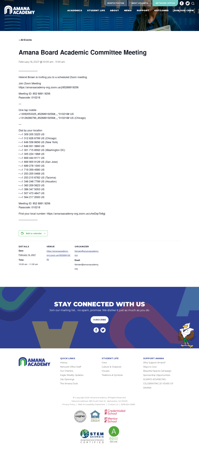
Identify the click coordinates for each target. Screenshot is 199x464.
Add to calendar (34, 233)
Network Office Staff (70, 367)
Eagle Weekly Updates (71, 375)
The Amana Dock (69, 383)
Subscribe (99, 319)
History (63, 362)
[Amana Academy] (20, 10)
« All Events (25, 39)
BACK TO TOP (99, 408)
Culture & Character (111, 367)
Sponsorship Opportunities (156, 375)
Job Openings (67, 379)
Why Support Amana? (154, 362)
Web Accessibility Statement (91, 404)
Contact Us (113, 404)
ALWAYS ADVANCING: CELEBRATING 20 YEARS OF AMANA (158, 383)
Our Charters (66, 371)
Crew (104, 362)
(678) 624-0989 (128, 404)
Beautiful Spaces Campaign (157, 371)
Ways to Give (150, 367)
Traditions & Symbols (112, 375)
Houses (105, 371)
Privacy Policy (68, 404)
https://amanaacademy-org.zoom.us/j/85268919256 (58, 255)
